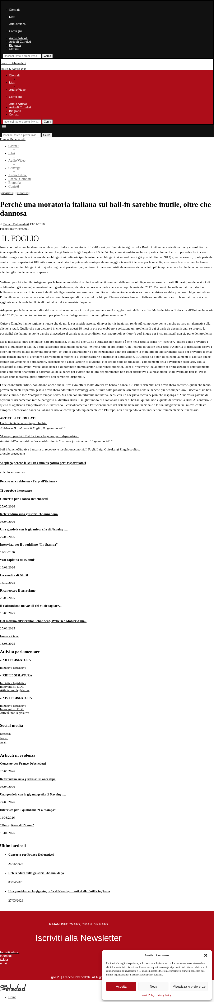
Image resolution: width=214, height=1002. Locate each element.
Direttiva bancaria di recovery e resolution (45, 449)
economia (79, 449)
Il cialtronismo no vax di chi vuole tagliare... (30, 606)
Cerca (47, 55)
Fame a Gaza (9, 636)
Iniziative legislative (13, 667)
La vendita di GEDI (14, 575)
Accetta (121, 986)
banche (13, 449)
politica (135, 449)
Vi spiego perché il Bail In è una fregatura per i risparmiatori (39, 436)
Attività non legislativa (14, 690)
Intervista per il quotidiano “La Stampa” (29, 544)
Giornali (14, 9)
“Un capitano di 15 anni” (18, 560)
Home (12, 997)
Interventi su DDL (12, 686)
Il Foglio (91, 449)
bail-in (4, 449)
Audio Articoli (18, 38)
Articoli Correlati (20, 41)
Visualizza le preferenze (189, 986)
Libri (12, 16)
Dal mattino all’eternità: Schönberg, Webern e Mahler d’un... (43, 621)
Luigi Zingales (121, 449)
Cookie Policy (148, 995)
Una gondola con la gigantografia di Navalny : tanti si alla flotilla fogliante (59, 891)
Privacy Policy (164, 995)
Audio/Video (17, 23)
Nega (153, 986)
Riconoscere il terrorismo (18, 590)
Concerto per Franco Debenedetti (24, 499)
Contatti (14, 48)
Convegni (15, 31)
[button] (206, 955)
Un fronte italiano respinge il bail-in (23, 423)
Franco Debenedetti (16, 224)
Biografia (15, 45)
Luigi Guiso (104, 449)
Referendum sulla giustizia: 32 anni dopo (29, 514)
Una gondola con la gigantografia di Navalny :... (34, 529)
